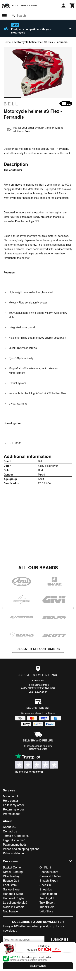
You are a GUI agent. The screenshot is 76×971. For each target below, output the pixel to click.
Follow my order (13, 805)
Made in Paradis (13, 907)
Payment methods (15, 844)
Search (21, 15)
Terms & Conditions (16, 836)
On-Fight (45, 867)
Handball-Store (13, 894)
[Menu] (4, 15)
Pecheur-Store (48, 872)
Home (7, 42)
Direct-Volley (11, 876)
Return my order (13, 809)
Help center (10, 800)
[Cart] (72, 5)
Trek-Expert (46, 902)
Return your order (38, 748)
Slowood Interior (50, 876)
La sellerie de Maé (15, 902)
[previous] (2, 608)
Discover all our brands (38, 649)
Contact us (38, 680)
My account (10, 796)
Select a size (38, 966)
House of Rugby (13, 898)
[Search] (13, 15)
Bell (11, 104)
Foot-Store (10, 885)
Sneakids (45, 889)
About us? (9, 827)
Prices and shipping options (21, 849)
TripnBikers (46, 907)
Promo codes (11, 814)
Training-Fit (46, 898)
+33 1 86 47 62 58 (38, 692)
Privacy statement (14, 853)
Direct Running (13, 872)
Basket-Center (12, 867)
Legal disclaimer (14, 840)
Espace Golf (11, 880)
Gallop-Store (11, 889)
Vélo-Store (46, 911)
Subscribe (59, 939)
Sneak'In (45, 885)
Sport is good (48, 894)
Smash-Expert (48, 880)
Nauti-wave (10, 911)
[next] (73, 608)
